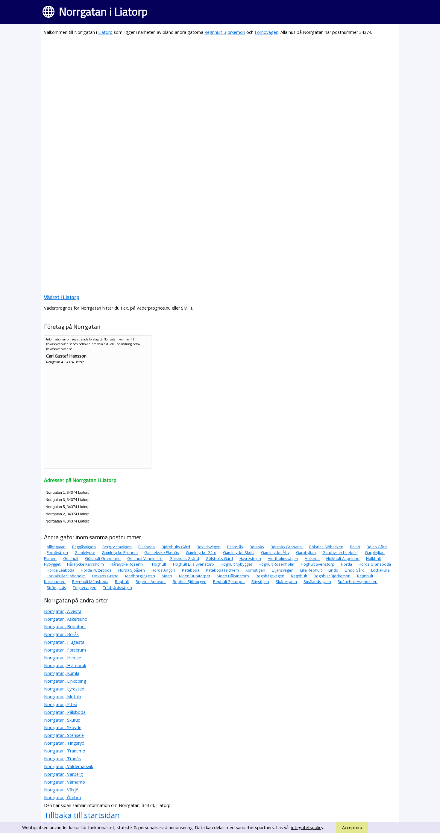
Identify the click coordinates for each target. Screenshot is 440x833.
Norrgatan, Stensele (64, 735)
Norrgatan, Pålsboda (65, 712)
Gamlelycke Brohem (120, 552)
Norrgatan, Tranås (62, 758)
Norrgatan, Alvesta (62, 611)
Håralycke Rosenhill (127, 564)
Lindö (333, 570)
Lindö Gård (355, 570)
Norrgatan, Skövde (62, 727)
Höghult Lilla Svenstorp (193, 564)
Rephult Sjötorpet (229, 581)
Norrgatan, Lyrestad (64, 689)
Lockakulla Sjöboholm (66, 575)
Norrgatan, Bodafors (65, 626)
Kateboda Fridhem (222, 570)
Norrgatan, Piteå (60, 704)
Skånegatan (286, 581)
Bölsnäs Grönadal (287, 546)
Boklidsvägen (209, 546)
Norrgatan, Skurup (62, 720)
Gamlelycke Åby (275, 552)
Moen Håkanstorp (233, 575)
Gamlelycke (85, 552)
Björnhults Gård (176, 546)
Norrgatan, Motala (62, 696)
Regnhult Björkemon (224, 32)
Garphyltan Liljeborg (340, 552)
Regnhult (299, 575)
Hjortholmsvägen (283, 558)
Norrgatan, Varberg (63, 774)
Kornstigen (255, 570)
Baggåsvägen (84, 546)
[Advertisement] (220, 83)
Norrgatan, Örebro (62, 797)
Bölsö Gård (377, 546)
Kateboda (190, 570)
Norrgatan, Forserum (65, 650)
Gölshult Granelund (103, 558)
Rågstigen (260, 581)
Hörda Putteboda (96, 570)
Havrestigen (250, 558)
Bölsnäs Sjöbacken (326, 546)
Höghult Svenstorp (317, 564)
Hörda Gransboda (375, 564)
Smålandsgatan (317, 581)
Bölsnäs (257, 546)
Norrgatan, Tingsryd (64, 743)
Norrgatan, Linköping (65, 681)
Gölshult (70, 558)
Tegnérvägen (84, 587)
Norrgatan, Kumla (61, 673)
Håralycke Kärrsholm (85, 564)
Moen (167, 575)
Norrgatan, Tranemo (64, 751)
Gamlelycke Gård (201, 552)
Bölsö (355, 546)
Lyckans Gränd (105, 575)
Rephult (122, 581)
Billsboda (146, 546)
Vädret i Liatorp (61, 297)
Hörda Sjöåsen (131, 570)
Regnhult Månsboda (90, 581)
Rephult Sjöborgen (190, 581)
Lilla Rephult (311, 570)
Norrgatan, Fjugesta (64, 642)
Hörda (346, 564)
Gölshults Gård (219, 558)
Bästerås (235, 546)
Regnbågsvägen (270, 575)
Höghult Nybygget (236, 564)
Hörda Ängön (163, 570)
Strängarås (56, 587)
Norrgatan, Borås (61, 634)
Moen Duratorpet (194, 575)
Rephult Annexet (151, 581)
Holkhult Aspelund (342, 558)
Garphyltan (306, 552)
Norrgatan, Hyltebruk (65, 665)
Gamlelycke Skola (238, 552)
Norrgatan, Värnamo (64, 782)
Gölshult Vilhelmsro (145, 558)
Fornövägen (266, 32)
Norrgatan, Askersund (65, 619)
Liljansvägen (283, 570)
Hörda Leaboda (60, 570)
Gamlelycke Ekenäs (161, 552)
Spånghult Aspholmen (357, 581)
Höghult (159, 564)
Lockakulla (380, 570)
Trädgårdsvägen (117, 587)
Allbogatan (56, 546)
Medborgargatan (140, 575)
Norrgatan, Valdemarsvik (68, 766)
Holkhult (312, 558)
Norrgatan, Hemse (62, 658)
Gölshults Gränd (184, 558)
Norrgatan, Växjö (61, 790)
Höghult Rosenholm (276, 564)
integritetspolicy (307, 827)
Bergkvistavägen (117, 546)
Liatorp (105, 32)
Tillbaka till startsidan (82, 815)
